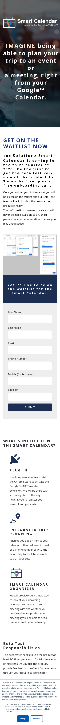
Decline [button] (36, 718)
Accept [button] (23, 718)
